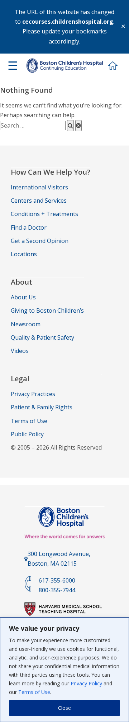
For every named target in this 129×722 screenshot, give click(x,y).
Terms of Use (34, 692)
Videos (20, 351)
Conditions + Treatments (44, 214)
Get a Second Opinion (39, 241)
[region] (64, 669)
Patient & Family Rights (41, 407)
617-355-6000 (57, 580)
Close (64, 707)
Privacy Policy (86, 683)
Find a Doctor (29, 227)
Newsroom (25, 324)
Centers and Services (39, 200)
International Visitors (39, 187)
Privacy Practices (33, 394)
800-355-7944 (57, 590)
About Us (23, 297)
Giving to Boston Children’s (47, 310)
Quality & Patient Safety (42, 337)
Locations (24, 254)
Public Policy (27, 434)
